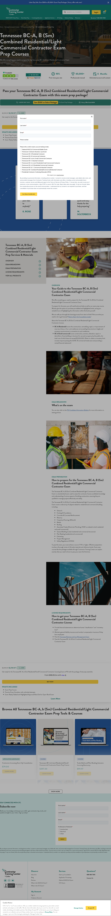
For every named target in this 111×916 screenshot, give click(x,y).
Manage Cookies (78, 908)
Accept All (91, 908)
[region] (55, 908)
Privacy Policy (48, 912)
